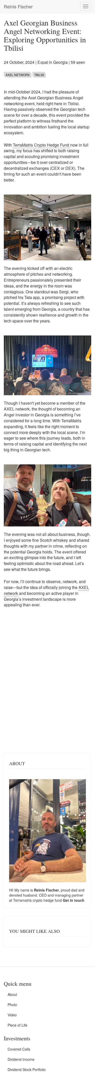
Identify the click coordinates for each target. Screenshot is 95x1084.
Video (12, 1014)
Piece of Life (17, 1025)
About (12, 994)
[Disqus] (47, 683)
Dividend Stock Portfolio (27, 1069)
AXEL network (18, 75)
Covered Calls (19, 1049)
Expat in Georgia (52, 62)
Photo (12, 1004)
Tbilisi (39, 75)
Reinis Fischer (18, 6)
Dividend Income (21, 1059)
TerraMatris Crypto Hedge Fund (41, 145)
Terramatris (23, 900)
